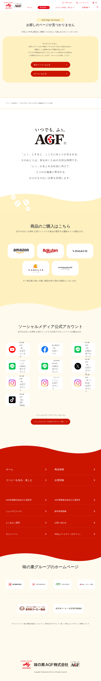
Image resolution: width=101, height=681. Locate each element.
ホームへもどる (40, 74)
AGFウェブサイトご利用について (77, 624)
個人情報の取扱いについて (32, 624)
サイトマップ (16, 624)
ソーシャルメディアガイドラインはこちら (50, 415)
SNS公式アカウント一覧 (53, 624)
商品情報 (14, 103)
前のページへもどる (42, 65)
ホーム (7, 103)
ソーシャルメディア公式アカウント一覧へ (49, 421)
